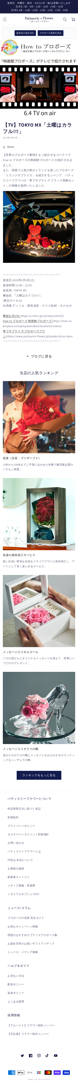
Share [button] (10, 147)
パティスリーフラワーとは (24, 851)
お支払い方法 (16, 976)
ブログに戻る (41, 356)
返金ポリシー (16, 993)
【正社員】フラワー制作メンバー (28, 1034)
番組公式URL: (12, 316)
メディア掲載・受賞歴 (21, 885)
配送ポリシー (16, 984)
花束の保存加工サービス (19, 555)
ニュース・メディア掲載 (23, 952)
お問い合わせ (16, 843)
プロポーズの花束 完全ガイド (26, 918)
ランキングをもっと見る (39, 775)
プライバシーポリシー (21, 826)
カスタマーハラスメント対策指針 (28, 834)
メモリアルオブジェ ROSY (23, 894)
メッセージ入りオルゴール (20, 652)
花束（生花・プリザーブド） (22, 458)
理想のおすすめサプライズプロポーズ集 (32, 935)
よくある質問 (16, 1001)
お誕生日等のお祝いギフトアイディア (31, 943)
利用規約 (13, 817)
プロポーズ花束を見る (51, 33)
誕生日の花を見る (25, 33)
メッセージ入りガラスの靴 (20, 749)
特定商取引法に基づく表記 (24, 808)
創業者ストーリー (19, 877)
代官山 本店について (20, 860)
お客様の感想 (16, 868)
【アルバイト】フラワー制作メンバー (31, 1025)
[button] (5, 19)
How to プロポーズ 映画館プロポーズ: (28, 321)
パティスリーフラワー (42, 1079)
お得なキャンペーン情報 (23, 926)
